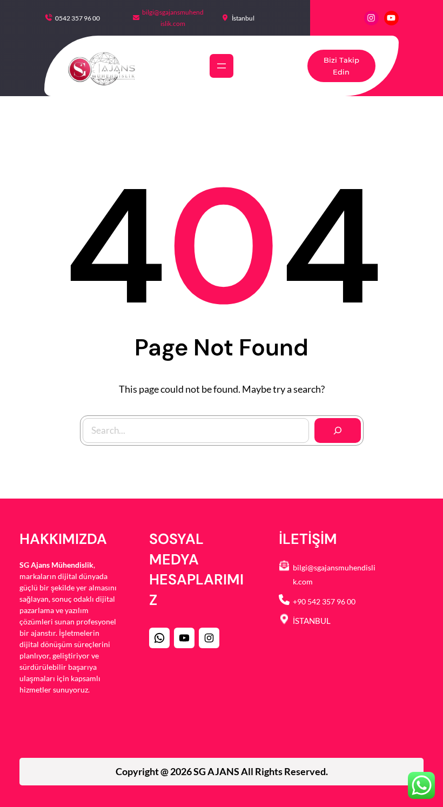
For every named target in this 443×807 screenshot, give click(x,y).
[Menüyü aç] (221, 66)
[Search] (337, 430)
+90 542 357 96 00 (324, 601)
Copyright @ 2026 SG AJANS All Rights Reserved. (222, 771)
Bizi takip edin (341, 66)
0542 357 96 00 (77, 18)
